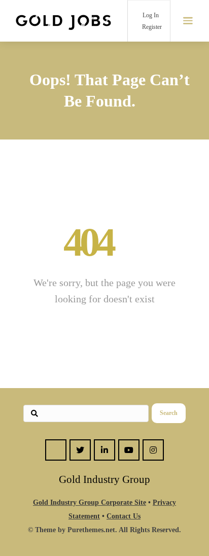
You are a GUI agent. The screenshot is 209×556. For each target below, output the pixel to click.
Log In (150, 15)
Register (151, 26)
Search (169, 412)
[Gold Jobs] (63, 21)
